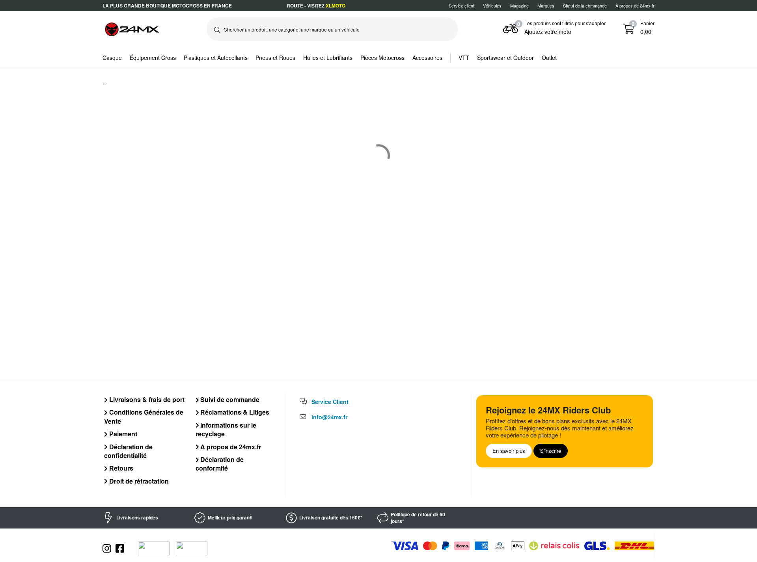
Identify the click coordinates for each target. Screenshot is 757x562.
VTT (464, 57)
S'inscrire (550, 450)
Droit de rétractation (138, 481)
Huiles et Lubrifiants (327, 57)
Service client (461, 5)
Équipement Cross (153, 57)
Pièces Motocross (382, 57)
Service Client (330, 402)
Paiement (122, 433)
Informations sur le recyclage (226, 429)
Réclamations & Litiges (234, 412)
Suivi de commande (229, 399)
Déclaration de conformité (220, 464)
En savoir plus (508, 450)
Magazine (519, 5)
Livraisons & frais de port (146, 399)
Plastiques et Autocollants (216, 57)
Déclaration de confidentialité (128, 451)
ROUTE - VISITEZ (316, 5)
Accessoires (427, 57)
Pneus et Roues (275, 57)
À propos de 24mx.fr (634, 5)
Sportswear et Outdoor (505, 57)
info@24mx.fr (329, 417)
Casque (112, 57)
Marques (545, 5)
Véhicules (492, 5)
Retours (120, 468)
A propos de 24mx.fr (230, 446)
